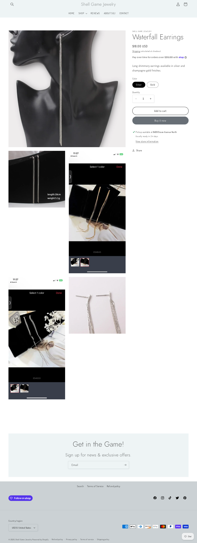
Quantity (136, 92)
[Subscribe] (125, 465)
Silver (139, 84)
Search (80, 486)
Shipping (136, 51)
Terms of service (87, 539)
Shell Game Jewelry (23, 539)
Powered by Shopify (40, 539)
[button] (12, 4)
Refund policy (113, 486)
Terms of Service (95, 486)
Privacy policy (71, 539)
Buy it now (160, 120)
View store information (147, 141)
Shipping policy (103, 539)
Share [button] (139, 150)
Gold (152, 84)
